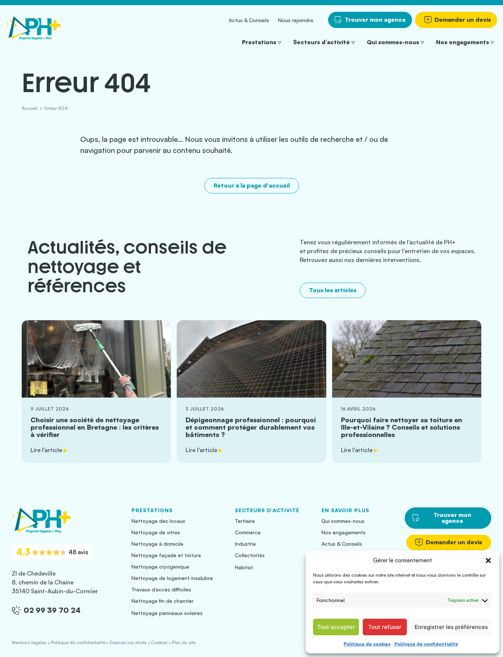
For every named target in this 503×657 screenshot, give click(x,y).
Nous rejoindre (295, 20)
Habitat (244, 567)
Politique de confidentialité (426, 644)
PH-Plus (33, 28)
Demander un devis (463, 19)
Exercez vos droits (128, 642)
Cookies (159, 642)
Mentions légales (29, 642)
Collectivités (250, 555)
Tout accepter (336, 626)
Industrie (245, 544)
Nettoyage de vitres (155, 532)
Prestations (259, 42)
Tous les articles (332, 290)
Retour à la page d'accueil (252, 185)
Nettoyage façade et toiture (166, 555)
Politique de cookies (367, 644)
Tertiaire (245, 521)
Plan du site (184, 642)
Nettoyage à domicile (157, 544)
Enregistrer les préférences (451, 626)
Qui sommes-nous (393, 42)
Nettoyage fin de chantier (162, 601)
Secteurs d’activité (321, 42)
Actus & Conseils (249, 20)
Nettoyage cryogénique (160, 566)
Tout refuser (384, 626)
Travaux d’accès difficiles (161, 589)
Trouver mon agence (375, 19)
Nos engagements (462, 42)
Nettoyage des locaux (158, 521)
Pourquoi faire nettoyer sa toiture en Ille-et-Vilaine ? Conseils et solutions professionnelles (407, 392)
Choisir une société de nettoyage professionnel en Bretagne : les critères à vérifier (96, 392)
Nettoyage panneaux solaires (167, 613)
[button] (488, 560)
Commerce (248, 532)
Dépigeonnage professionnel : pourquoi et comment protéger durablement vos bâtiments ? (251, 392)
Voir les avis (52, 552)
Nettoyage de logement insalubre (172, 578)
